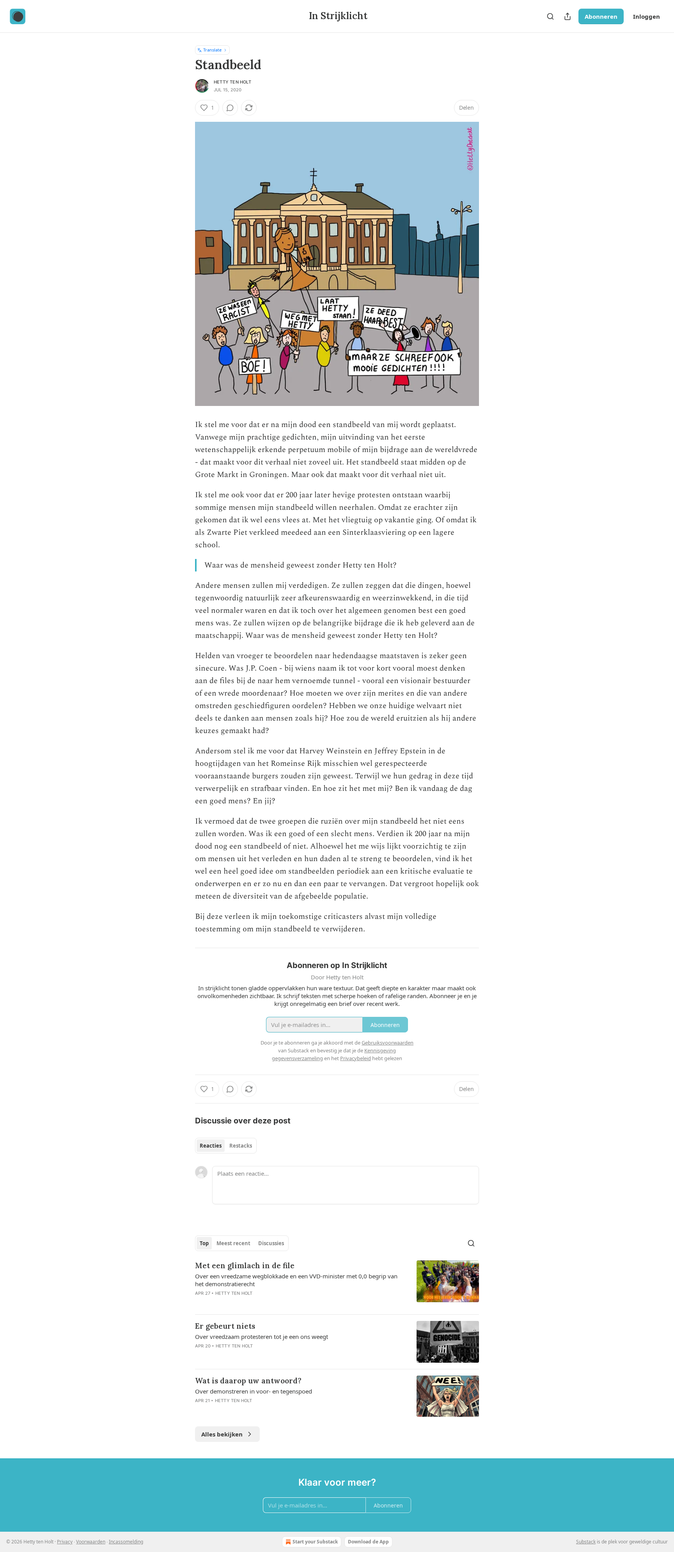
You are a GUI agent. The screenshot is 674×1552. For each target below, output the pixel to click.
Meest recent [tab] (233, 1243)
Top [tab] (204, 1243)
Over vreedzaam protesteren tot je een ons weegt (261, 1336)
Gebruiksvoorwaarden (387, 1042)
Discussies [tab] (271, 1243)
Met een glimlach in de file (244, 1265)
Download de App (368, 1541)
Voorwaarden (90, 1541)
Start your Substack (315, 1541)
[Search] (550, 16)
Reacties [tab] (211, 1145)
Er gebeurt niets (225, 1326)
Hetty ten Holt (232, 82)
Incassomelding (126, 1541)
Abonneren (601, 16)
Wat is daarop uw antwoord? (248, 1380)
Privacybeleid (355, 1058)
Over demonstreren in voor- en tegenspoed (253, 1391)
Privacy (65, 1541)
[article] (337, 1284)
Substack (586, 1541)
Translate (212, 50)
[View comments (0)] (230, 108)
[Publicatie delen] (567, 16)
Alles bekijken (222, 1434)
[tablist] (226, 1145)
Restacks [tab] (240, 1145)
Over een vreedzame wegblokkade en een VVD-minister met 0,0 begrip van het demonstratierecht (296, 1280)
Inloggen (646, 16)
